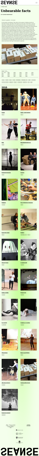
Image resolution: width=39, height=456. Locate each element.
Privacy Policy (10, 426)
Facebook (28, 424)
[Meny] (36, 2)
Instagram (28, 425)
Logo (10, 427)
